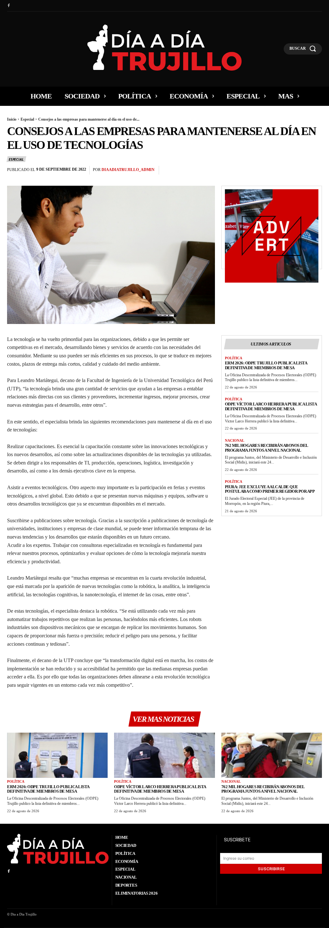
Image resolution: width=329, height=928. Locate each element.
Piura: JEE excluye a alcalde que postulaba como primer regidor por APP (270, 489)
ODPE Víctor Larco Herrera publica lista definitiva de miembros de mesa (271, 406)
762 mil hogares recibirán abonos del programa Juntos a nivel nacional (266, 448)
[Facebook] (9, 6)
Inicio (11, 119)
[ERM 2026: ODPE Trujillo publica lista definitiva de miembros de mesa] (57, 755)
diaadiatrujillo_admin (128, 169)
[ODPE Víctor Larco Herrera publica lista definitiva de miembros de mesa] (164, 755)
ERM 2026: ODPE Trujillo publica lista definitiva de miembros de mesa (266, 365)
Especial (27, 119)
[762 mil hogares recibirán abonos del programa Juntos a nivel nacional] (271, 755)
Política (233, 358)
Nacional (234, 440)
